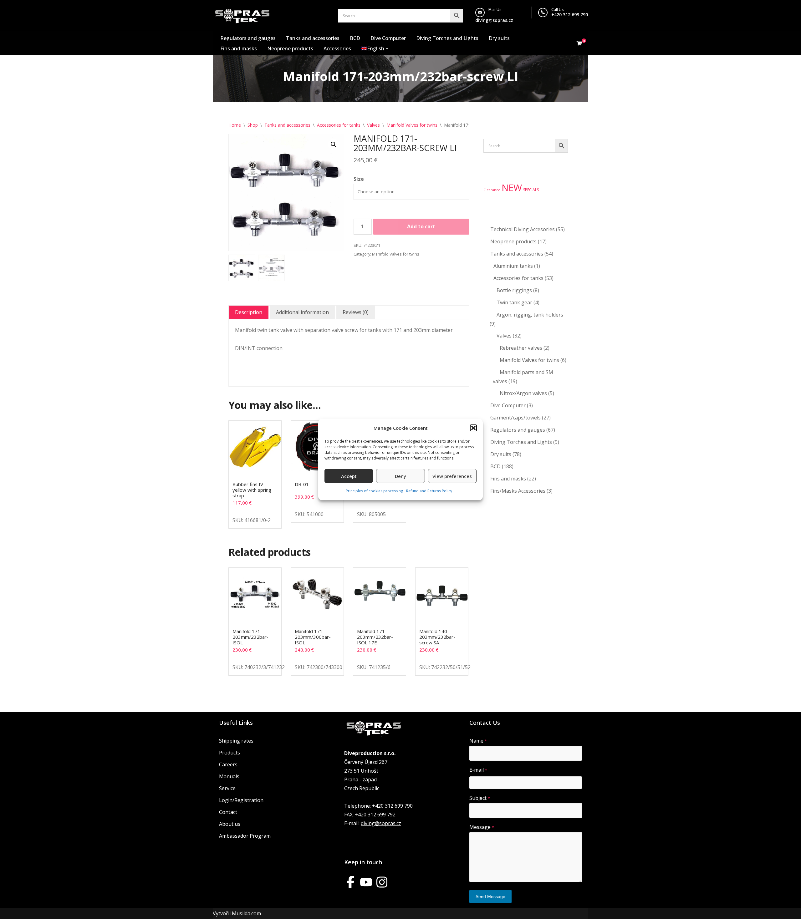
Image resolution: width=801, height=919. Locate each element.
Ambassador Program (245, 835)
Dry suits (499, 38)
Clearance (491, 190)
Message (481, 827)
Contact (228, 812)
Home (234, 125)
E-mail (478, 769)
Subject (479, 798)
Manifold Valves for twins (411, 125)
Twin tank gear (514, 302)
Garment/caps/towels (515, 417)
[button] (473, 428)
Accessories (337, 48)
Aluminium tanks (513, 265)
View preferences (452, 476)
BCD (355, 38)
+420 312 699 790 (569, 15)
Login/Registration (241, 800)
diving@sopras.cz (494, 20)
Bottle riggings (514, 290)
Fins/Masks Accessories (517, 490)
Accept (349, 476)
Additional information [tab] (302, 312)
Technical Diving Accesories (522, 229)
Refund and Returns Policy (429, 491)
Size (359, 178)
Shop (252, 125)
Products (229, 752)
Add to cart (421, 226)
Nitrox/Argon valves (523, 393)
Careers (228, 764)
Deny (400, 476)
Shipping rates (236, 740)
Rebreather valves (521, 347)
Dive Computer (388, 38)
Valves (373, 125)
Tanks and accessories (312, 38)
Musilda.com (246, 913)
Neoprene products (290, 48)
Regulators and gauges (248, 38)
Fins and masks (238, 48)
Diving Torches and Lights (447, 38)
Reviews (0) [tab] (356, 312)
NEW (512, 187)
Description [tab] (248, 312)
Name (478, 740)
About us (229, 823)
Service (227, 788)
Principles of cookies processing (374, 491)
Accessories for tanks (338, 125)
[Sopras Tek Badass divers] (242, 15)
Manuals (229, 776)
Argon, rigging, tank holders (530, 314)
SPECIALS (531, 189)
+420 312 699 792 (375, 814)
